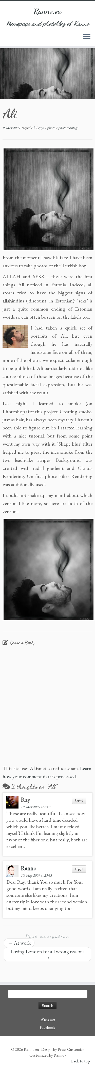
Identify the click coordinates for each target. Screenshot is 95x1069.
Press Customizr (71, 1049)
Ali (33, 127)
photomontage (68, 127)
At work (19, 943)
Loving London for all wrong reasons (47, 954)
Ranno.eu (47, 11)
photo (51, 127)
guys (41, 127)
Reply (79, 800)
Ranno (28, 868)
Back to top (80, 1061)
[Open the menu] (86, 36)
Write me (47, 1019)
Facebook (47, 1027)
